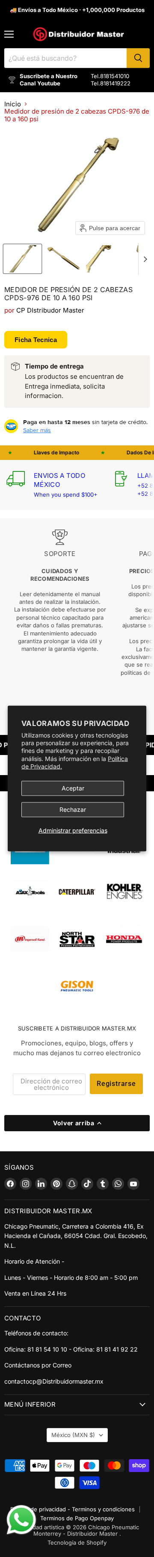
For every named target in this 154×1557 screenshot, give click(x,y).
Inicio (12, 104)
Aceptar (73, 788)
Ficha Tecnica (36, 339)
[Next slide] (145, 259)
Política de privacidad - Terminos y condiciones (72, 1509)
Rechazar (72, 809)
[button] (22, 258)
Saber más (37, 430)
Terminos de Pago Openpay (77, 1518)
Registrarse (116, 1084)
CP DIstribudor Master (50, 310)
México (73, 1434)
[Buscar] (138, 58)
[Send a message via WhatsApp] (21, 1520)
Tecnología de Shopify (77, 1542)
